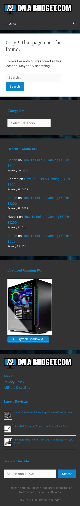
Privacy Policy (14, 382)
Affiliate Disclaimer (18, 387)
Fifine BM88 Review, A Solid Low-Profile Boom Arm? (41, 426)
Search (67, 474)
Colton (12, 160)
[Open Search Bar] (74, 23)
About (8, 376)
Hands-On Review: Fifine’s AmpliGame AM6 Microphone (43, 412)
